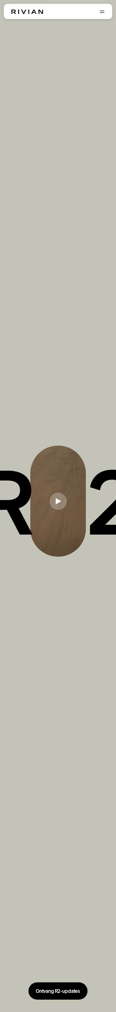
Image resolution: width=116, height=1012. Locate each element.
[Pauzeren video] (58, 501)
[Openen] (102, 12)
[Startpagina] (27, 12)
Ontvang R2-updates (58, 991)
